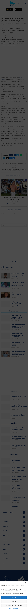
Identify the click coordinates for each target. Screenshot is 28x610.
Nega (14, 601)
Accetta (14, 597)
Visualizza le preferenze (14, 605)
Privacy (17, 608)
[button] (26, 582)
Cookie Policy (12, 608)
